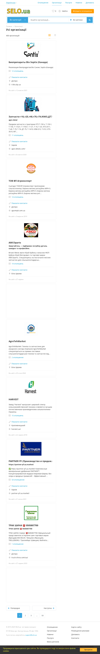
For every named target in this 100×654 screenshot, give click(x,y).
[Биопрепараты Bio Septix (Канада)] (31, 49)
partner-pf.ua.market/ (20, 493)
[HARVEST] (31, 387)
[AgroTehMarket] (31, 328)
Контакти (75, 638)
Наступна (48, 608)
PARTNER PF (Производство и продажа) (31, 461)
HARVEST (13, 399)
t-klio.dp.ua (16, 84)
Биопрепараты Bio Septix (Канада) (28, 62)
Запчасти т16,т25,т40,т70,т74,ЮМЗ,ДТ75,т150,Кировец (31, 116)
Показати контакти (19, 77)
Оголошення (43, 2)
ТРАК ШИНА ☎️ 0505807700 (23, 525)
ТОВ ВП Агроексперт (20, 180)
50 (43, 615)
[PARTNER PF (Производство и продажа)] (31, 448)
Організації (57, 2)
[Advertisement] (31, 301)
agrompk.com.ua (18, 210)
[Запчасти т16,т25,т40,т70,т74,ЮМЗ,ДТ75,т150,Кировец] (31, 104)
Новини (79, 2)
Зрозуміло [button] (88, 650)
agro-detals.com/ (18, 149)
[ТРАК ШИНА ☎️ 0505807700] (31, 513)
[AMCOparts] (31, 230)
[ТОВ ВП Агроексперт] (31, 168)
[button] (9, 651)
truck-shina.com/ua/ (19, 557)
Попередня (15, 608)
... (37, 615)
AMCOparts (15, 242)
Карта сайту (76, 627)
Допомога (90, 2)
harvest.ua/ (16, 429)
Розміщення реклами (80, 631)
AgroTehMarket (17, 341)
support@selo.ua (31, 635)
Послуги (68, 2)
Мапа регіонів (53, 642)
